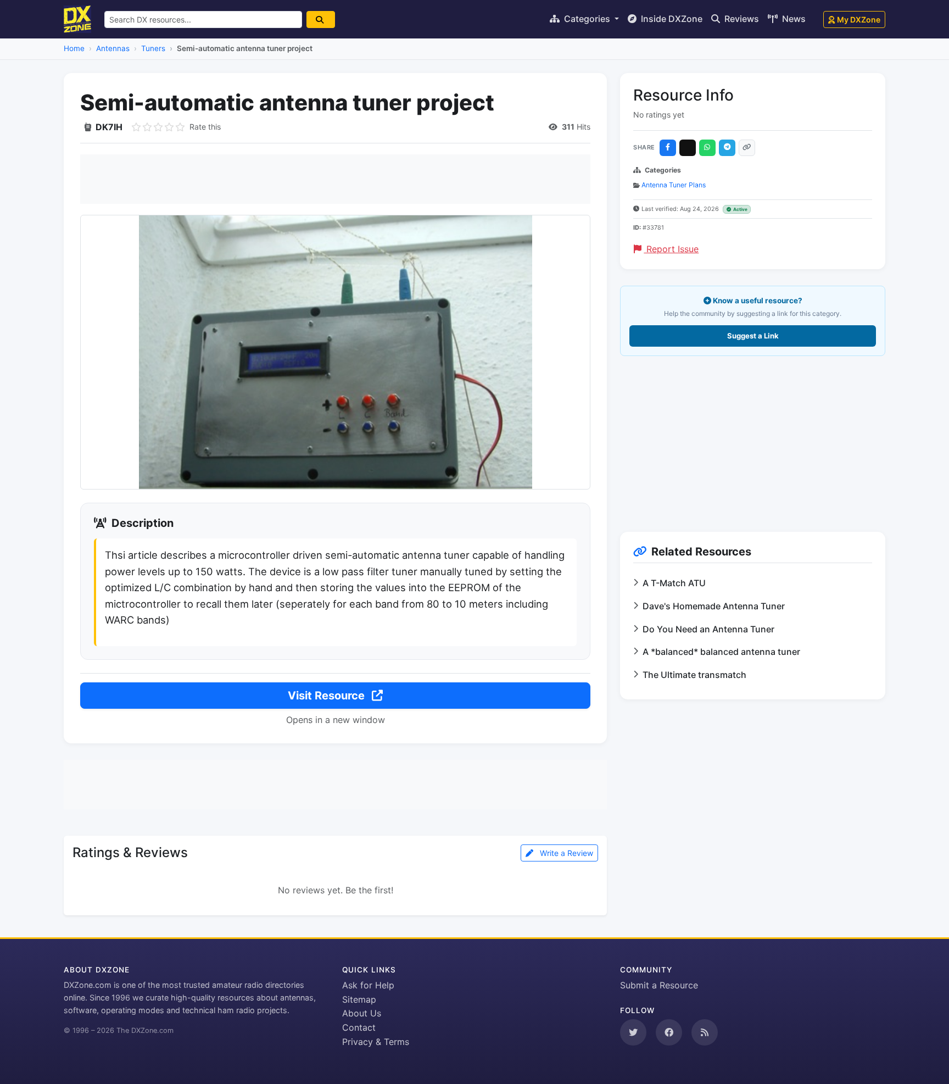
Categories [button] (587, 18)
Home (74, 48)
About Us (361, 1013)
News (793, 18)
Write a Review (565, 853)
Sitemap (359, 999)
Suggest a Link (753, 335)
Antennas (113, 48)
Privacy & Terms (375, 1041)
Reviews (740, 18)
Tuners (153, 48)
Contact (359, 1027)
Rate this (205, 126)
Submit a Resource (659, 985)
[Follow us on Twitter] (633, 1032)
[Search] (320, 19)
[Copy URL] (747, 148)
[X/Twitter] (687, 148)
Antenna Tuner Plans (673, 185)
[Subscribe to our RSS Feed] (704, 1032)
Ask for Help (368, 985)
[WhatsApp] (707, 148)
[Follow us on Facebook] (669, 1032)
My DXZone (858, 19)
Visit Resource (327, 695)
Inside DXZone (670, 18)
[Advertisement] (335, 179)
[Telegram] (727, 148)
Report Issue (671, 248)
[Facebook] (668, 148)
